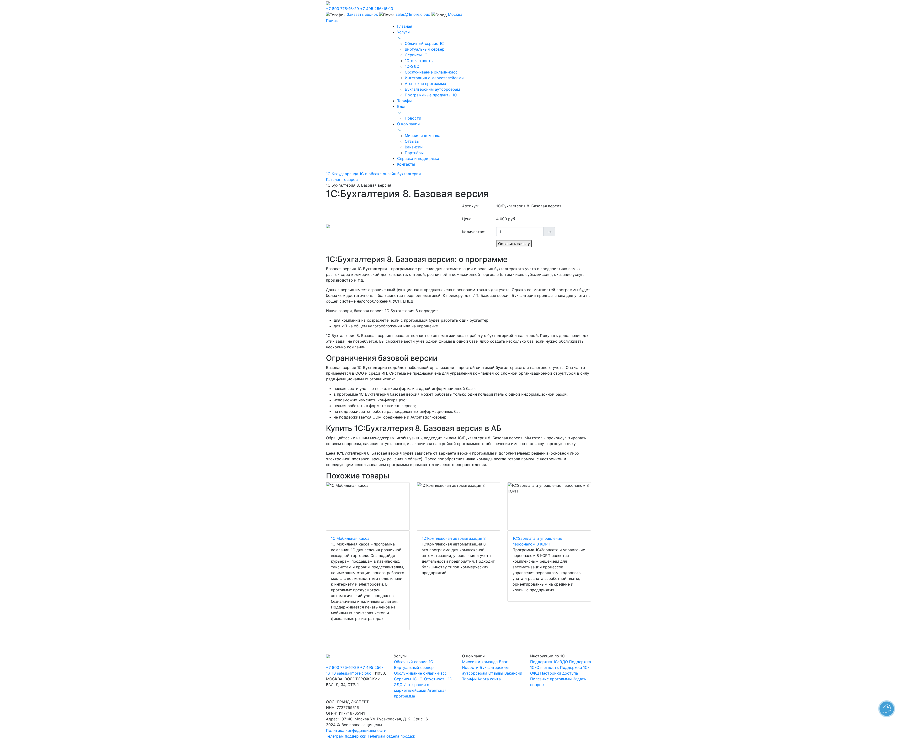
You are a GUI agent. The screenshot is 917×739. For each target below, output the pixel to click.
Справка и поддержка (418, 158)
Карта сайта (489, 678)
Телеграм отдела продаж (391, 736)
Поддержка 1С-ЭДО (549, 661)
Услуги (403, 32)
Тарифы (404, 100)
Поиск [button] (332, 20)
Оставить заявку (514, 243)
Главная (404, 26)
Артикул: (470, 206)
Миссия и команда (422, 135)
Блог (401, 106)
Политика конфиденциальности (356, 730)
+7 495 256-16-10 (376, 8)
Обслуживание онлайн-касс (431, 72)
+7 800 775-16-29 (342, 8)
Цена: (467, 218)
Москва (455, 14)
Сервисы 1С (416, 54)
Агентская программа (425, 83)
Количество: (473, 231)
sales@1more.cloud (413, 14)
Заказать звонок (362, 14)
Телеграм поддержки (346, 736)
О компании (408, 123)
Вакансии (414, 147)
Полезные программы (551, 678)
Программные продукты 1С (431, 95)
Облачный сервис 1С (424, 43)
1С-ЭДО (412, 66)
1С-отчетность (419, 60)
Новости (413, 118)
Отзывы (412, 141)
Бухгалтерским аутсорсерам (432, 89)
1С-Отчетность (432, 678)
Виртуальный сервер (424, 49)
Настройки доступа (559, 673)
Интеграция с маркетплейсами (434, 77)
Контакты (406, 164)
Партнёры (414, 152)
